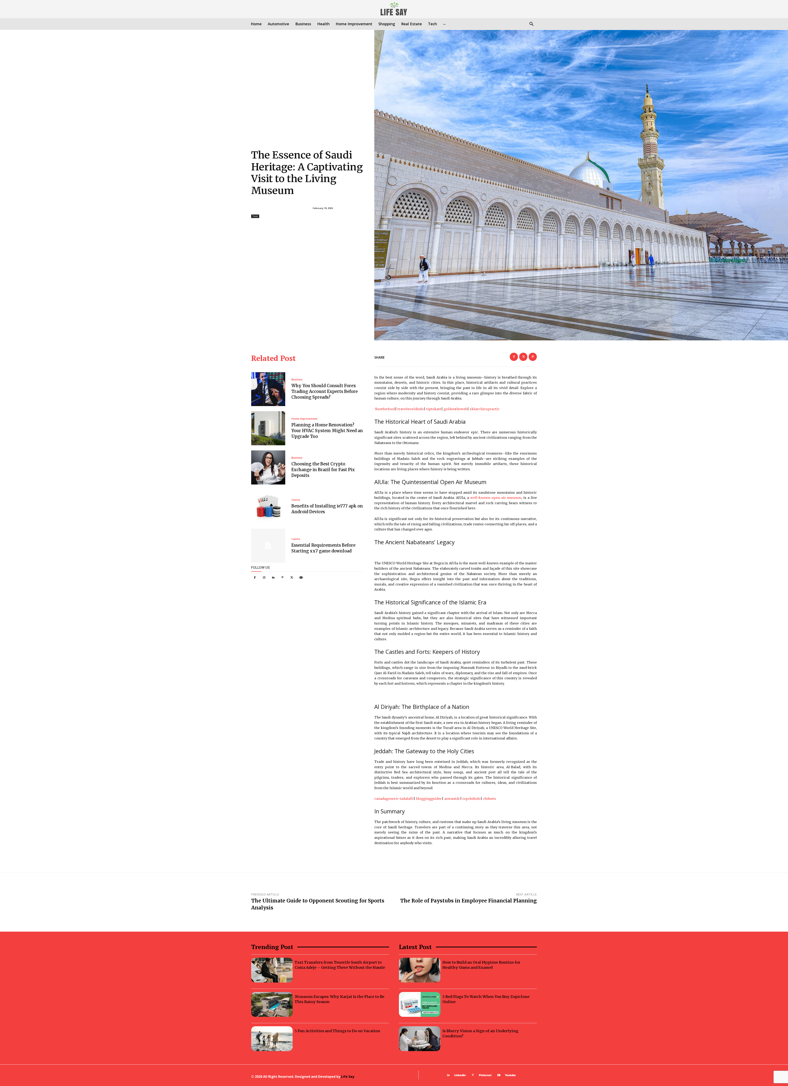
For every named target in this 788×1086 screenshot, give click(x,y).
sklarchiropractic (484, 409)
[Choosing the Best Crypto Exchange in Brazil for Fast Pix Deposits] (268, 467)
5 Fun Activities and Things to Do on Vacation (337, 1031)
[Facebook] (254, 577)
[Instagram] (264, 577)
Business (296, 379)
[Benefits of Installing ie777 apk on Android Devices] (268, 507)
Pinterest (485, 1075)
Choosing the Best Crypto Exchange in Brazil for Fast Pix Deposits (323, 469)
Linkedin (460, 1075)
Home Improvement (304, 418)
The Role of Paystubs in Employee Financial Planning (468, 901)
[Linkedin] (273, 577)
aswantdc (452, 799)
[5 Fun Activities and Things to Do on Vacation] (272, 1038)
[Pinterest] (282, 577)
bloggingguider (429, 799)
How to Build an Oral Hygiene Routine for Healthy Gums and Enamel (481, 965)
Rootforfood (385, 409)
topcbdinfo (472, 799)
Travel (255, 216)
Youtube (510, 1075)
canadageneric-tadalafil (394, 799)
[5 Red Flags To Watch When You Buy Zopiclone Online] (419, 1004)
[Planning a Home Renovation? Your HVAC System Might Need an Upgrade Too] (268, 428)
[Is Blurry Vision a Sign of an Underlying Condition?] (419, 1038)
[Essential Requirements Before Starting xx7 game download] (268, 546)
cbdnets (489, 799)
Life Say (347, 1076)
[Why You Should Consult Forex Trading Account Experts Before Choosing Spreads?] (268, 389)
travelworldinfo (410, 409)
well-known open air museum (495, 498)
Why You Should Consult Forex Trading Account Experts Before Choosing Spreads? (324, 391)
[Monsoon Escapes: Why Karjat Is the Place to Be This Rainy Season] (272, 1004)
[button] (531, 24)
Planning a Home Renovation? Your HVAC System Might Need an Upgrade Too (327, 430)
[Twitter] (291, 577)
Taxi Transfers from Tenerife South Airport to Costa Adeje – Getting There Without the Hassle (340, 965)
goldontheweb (455, 409)
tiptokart (433, 409)
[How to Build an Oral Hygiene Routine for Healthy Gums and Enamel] (419, 970)
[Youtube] (301, 577)
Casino (295, 499)
